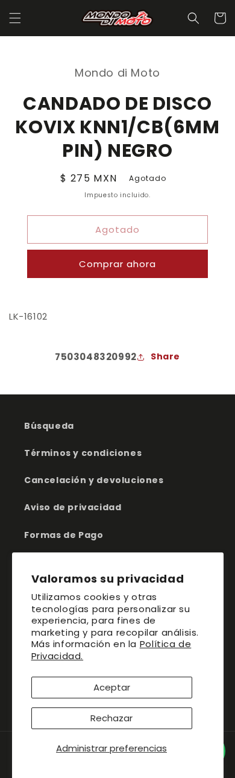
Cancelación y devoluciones (94, 480)
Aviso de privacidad (72, 507)
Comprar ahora (117, 264)
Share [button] (165, 356)
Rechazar (111, 718)
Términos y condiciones (83, 453)
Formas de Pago (63, 535)
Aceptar (111, 687)
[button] (15, 18)
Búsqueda (49, 426)
